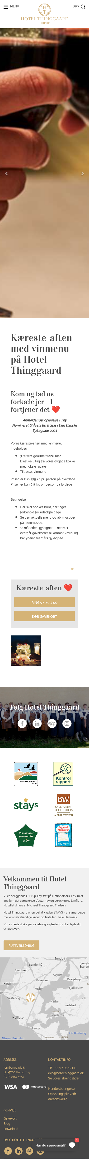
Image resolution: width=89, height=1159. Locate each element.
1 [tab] (72, 569)
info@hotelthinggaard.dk (66, 1073)
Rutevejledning (21, 945)
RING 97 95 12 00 (44, 602)
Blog (7, 1123)
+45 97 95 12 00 (64, 1067)
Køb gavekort (44, 616)
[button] (6, 173)
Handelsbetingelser (62, 1088)
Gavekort (10, 1118)
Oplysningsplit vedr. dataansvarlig (62, 1096)
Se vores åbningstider (64, 1078)
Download (11, 1128)
